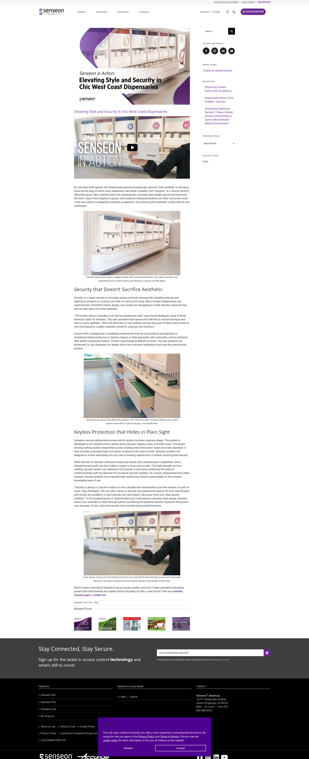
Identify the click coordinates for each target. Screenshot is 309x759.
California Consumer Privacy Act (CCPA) (83, 733)
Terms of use (48, 726)
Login (244, 2)
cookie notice (110, 740)
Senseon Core (48, 709)
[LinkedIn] (223, 50)
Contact (205, 11)
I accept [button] (180, 748)
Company (144, 11)
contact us (99, 595)
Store (216, 11)
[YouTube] (231, 51)
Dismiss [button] (128, 748)
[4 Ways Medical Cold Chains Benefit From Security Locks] (132, 618)
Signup (251, 2)
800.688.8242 (204, 710)
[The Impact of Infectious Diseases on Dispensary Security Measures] (156, 618)
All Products (47, 716)
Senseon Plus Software (226, 2)
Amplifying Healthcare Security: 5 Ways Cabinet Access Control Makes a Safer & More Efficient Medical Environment (219, 116)
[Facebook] (206, 50)
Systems (81, 11)
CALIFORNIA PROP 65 (53, 740)
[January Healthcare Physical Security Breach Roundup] (181, 618)
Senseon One (48, 695)
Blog (96, 602)
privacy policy (224, 660)
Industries (101, 11)
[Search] (227, 11)
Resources (123, 11)
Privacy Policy (146, 736)
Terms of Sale (67, 726)
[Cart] (233, 12)
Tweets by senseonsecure (217, 70)
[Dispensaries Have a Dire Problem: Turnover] (107, 618)
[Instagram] (214, 50)
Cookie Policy (87, 726)
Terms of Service (169, 736)
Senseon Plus (48, 702)
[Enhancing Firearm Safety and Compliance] (83, 618)
